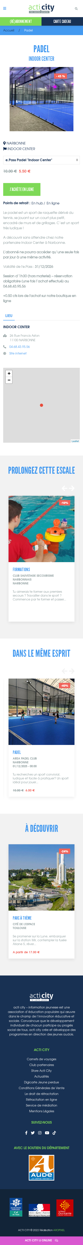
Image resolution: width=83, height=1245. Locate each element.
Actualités (41, 1076)
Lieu (9, 316)
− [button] (9, 380)
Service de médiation (41, 1105)
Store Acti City (41, 1070)
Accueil (8, 30)
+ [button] (9, 373)
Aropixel (59, 1230)
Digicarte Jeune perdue (41, 1082)
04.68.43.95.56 (19, 347)
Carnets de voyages (41, 1059)
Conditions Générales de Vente (41, 1088)
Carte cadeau (62, 21)
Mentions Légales (41, 1111)
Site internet (18, 353)
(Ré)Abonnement (21, 21)
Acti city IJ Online (39, 1240)
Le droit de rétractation (42, 1094)
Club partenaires (41, 1065)
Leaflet (75, 441)
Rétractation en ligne (41, 1099)
